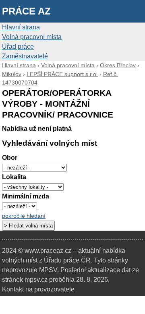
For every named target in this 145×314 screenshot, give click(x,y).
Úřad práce (18, 46)
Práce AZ (26, 11)
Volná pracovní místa (32, 36)
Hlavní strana (21, 27)
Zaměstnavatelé (25, 56)
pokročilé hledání (24, 216)
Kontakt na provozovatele (38, 289)
